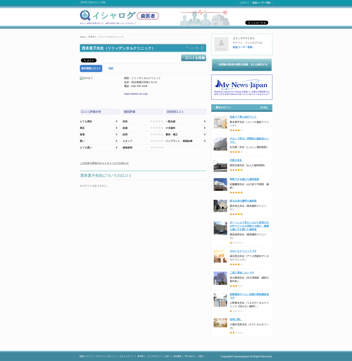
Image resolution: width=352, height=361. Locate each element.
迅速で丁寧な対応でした (243, 117)
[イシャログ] (119, 20)
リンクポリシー (154, 356)
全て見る (264, 107)
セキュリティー (126, 356)
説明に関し (236, 319)
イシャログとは (253, 42)
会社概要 (177, 356)
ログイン (244, 2)
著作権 (140, 356)
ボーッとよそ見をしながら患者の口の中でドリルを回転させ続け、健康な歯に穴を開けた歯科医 (249, 226)
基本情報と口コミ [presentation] (91, 68)
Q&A (167, 356)
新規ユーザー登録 (262, 2)
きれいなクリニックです (243, 251)
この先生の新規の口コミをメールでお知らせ (104, 163)
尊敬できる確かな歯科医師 (244, 179)
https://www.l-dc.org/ (135, 93)
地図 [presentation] (110, 68)
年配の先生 (236, 160)
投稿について (85, 356)
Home (82, 37)
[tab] (91, 68)
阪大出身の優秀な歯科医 (243, 200)
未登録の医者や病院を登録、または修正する (243, 64)
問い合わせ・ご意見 (194, 356)
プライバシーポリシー (105, 356)
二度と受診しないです (242, 272)
